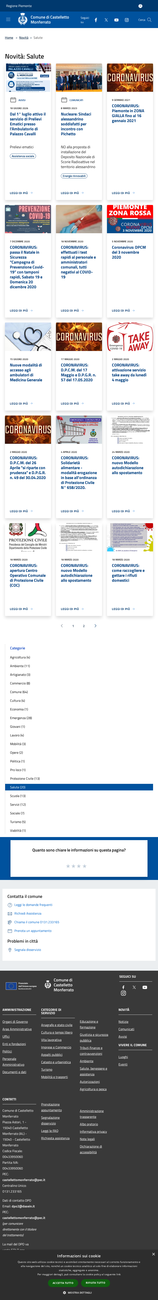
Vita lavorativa (51, 1039)
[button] (79, 1292)
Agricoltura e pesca (93, 1089)
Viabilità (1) (18, 830)
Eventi (123, 1064)
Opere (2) (16, 752)
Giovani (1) (17, 726)
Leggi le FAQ (49, 1130)
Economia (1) (19, 709)
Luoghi (123, 1056)
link (118, 1274)
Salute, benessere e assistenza (93, 1071)
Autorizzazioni (90, 1081)
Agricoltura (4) (20, 657)
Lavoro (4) (17, 735)
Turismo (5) (18, 821)
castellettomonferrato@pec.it (23, 1179)
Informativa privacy (93, 1131)
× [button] (153, 1254)
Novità (23, 37)
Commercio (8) (20, 683)
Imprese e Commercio (56, 1047)
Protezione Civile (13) (25, 778)
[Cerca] (149, 19)
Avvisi (22, 100)
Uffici (6, 1036)
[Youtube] (115, 19)
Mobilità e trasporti (54, 1076)
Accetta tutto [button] (63, 1283)
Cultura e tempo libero (56, 1032)
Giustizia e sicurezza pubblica (94, 1037)
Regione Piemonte (19, 5)
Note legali (87, 1138)
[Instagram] (125, 19)
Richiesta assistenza (55, 1138)
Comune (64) (19, 691)
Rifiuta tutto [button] (95, 1283)
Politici (7, 1051)
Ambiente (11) (20, 665)
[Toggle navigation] (8, 19)
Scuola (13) (18, 795)
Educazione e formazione (89, 1024)
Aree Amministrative (17, 1029)
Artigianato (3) (20, 674)
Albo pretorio (89, 1124)
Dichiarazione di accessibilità (91, 1149)
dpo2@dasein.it (23, 1206)
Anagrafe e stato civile (56, 1024)
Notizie (123, 1021)
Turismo (46, 1069)
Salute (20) (17, 787)
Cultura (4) (17, 700)
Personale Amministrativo (13, 1061)
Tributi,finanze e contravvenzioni (91, 1050)
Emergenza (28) (21, 717)
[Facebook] (94, 19)
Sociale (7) (17, 813)
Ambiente (86, 1061)
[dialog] (79, 1275)
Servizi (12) (18, 804)
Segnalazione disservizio (50, 1120)
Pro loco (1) (18, 769)
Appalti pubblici (52, 1054)
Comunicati (76, 100)
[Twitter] (104, 19)
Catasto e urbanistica (56, 1062)
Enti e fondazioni (14, 1043)
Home (9, 37)
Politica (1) (17, 761)
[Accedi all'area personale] (140, 6)
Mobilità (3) (18, 743)
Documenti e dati (14, 1071)
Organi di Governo (15, 1021)
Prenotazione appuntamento (51, 1107)
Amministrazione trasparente (92, 1113)
